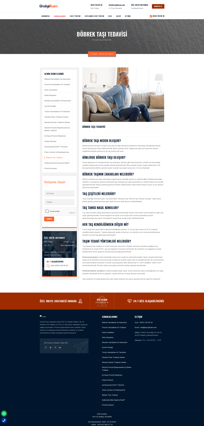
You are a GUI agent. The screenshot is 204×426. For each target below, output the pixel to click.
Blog (110, 16)
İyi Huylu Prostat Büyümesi (55, 136)
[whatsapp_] (4, 413)
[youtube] (50, 347)
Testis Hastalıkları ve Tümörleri (57, 111)
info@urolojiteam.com (117, 5)
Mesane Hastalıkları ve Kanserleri (58, 101)
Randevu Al (158, 6)
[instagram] (55, 347)
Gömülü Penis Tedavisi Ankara (57, 117)
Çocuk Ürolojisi (50, 106)
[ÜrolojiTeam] (49, 6)
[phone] (4, 420)
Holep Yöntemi (50, 141)
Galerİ (118, 16)
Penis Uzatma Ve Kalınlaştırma (57, 152)
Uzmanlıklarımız (60, 16)
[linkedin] (60, 347)
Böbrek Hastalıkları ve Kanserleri (58, 79)
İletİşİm (127, 16)
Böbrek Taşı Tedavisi (54, 157)
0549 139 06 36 (96, 5)
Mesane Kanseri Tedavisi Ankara (57, 122)
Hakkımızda (45, 16)
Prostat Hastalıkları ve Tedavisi (57, 84)
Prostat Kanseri (51, 168)
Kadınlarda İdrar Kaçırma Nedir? (57, 163)
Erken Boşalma (50, 95)
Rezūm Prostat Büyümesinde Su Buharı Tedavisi (57, 129)
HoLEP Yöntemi (75, 16)
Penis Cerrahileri (51, 90)
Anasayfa (94, 54)
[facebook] (46, 347)
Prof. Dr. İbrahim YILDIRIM (102, 417)
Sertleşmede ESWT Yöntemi (94, 16)
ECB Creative (102, 414)
